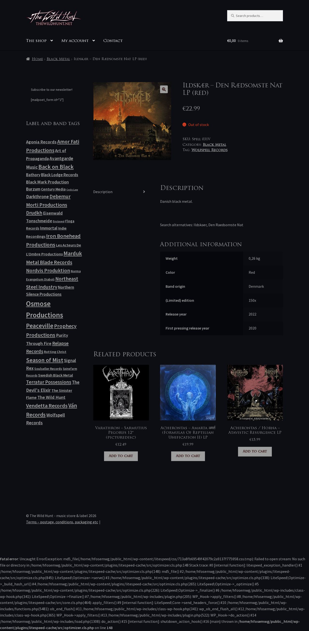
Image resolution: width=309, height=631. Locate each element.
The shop (36, 41)
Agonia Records (41, 142)
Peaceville (39, 326)
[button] (164, 89)
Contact (113, 41)
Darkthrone (37, 196)
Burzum (33, 189)
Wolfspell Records (209, 150)
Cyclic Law (72, 189)
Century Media (53, 189)
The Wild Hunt (51, 397)
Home (37, 59)
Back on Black (56, 166)
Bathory (33, 174)
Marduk (72, 253)
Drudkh (34, 213)
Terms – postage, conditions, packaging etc (62, 521)
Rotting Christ (55, 352)
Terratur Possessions (48, 382)
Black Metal (58, 59)
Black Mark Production (47, 182)
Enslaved (58, 221)
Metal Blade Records (49, 262)
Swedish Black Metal (55, 375)
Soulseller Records (48, 368)
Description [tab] (102, 191)
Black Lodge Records (59, 174)
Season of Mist (44, 360)
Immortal (48, 228)
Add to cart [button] (121, 456)
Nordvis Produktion (48, 270)
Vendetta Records (47, 405)
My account (75, 41)
